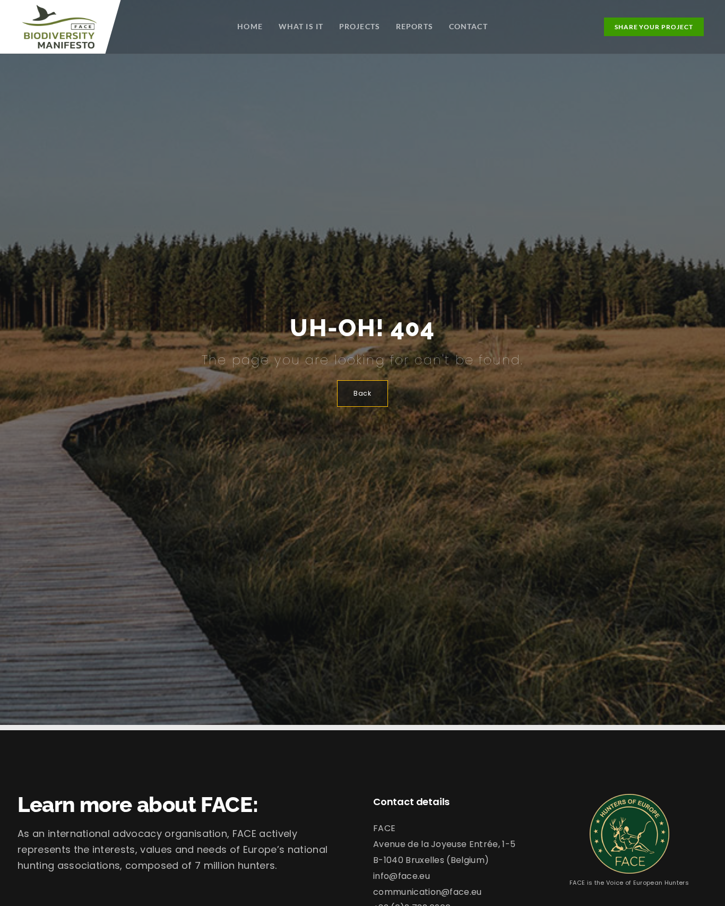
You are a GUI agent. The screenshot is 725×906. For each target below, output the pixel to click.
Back (362, 393)
